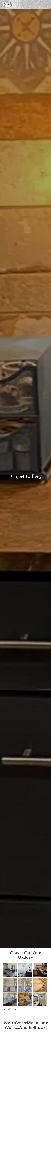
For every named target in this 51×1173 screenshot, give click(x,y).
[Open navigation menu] (46, 5)
